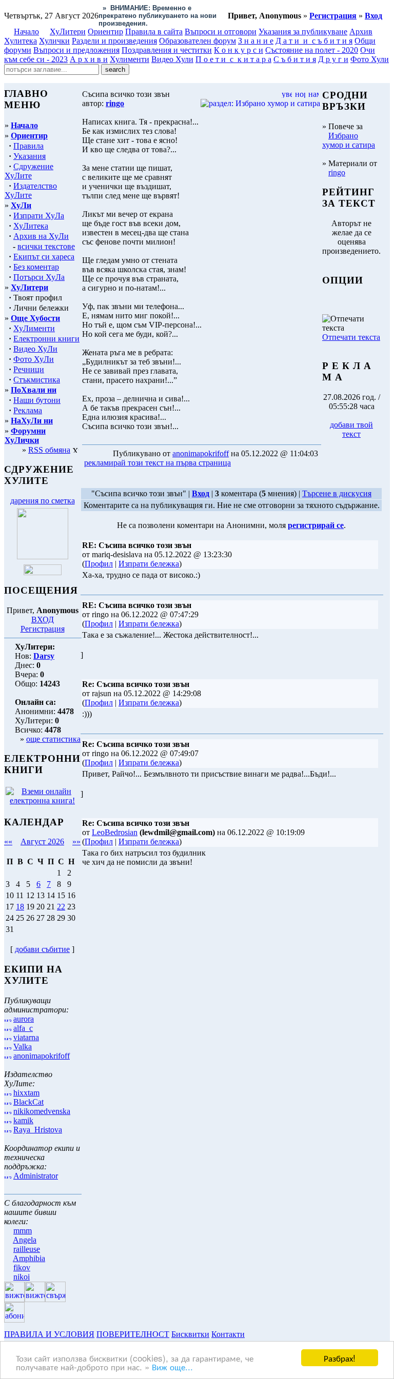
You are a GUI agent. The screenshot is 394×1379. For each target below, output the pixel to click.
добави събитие (42, 949)
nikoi (21, 1276)
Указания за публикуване (303, 31)
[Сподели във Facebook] (251, 463)
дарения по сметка (42, 500)
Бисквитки (190, 1334)
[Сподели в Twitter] (291, 463)
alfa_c (23, 1028)
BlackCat (28, 1102)
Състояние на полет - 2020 (311, 50)
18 (20, 906)
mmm (22, 1230)
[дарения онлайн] (43, 572)
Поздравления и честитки (167, 50)
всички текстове (46, 246)
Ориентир (29, 135)
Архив (360, 31)
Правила (28, 145)
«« (8, 841)
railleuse (26, 1249)
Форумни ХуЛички (25, 435)
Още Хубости (35, 318)
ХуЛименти (34, 328)
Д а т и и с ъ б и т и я (313, 40)
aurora (23, 1019)
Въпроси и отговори (221, 31)
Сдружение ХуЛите (29, 171)
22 (61, 906)
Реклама (27, 410)
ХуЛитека (30, 225)
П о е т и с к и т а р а (233, 59)
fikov (21, 1267)
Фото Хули (369, 59)
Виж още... (172, 1366)
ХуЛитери (68, 31)
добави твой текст (351, 429)
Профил (99, 563)
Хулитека (20, 40)
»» (76, 841)
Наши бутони (37, 400)
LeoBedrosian (114, 832)
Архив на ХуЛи (41, 236)
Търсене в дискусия (336, 493)
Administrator (35, 1175)
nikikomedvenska (41, 1111)
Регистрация (43, 628)
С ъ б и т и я (294, 59)
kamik (23, 1120)
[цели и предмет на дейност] (42, 556)
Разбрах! (340, 1357)
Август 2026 (42, 841)
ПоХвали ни (33, 390)
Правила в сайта (154, 31)
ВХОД (42, 619)
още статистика (53, 739)
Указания (29, 156)
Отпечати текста (351, 337)
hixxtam (26, 1092)
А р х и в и (89, 59)
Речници (28, 369)
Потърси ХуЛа (39, 277)
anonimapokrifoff (41, 1055)
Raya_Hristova (37, 1129)
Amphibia (29, 1258)
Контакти (228, 1334)
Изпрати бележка (149, 563)
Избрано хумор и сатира (348, 140)
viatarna (26, 1037)
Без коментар (36, 266)
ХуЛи (21, 205)
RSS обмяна (49, 449)
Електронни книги (46, 338)
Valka (22, 1046)
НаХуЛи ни (32, 420)
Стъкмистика (36, 379)
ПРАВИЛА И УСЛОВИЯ (49, 1334)
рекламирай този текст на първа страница (157, 462)
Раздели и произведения (114, 40)
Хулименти (129, 59)
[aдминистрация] (250, 1334)
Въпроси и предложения (76, 50)
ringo (336, 172)
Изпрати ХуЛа (38, 215)
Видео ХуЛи (35, 348)
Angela (24, 1239)
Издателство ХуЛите (31, 190)
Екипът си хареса (43, 256)
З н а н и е (255, 40)
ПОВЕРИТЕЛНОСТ (132, 1334)
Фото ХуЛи (33, 359)
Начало (26, 31)
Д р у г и (333, 59)
